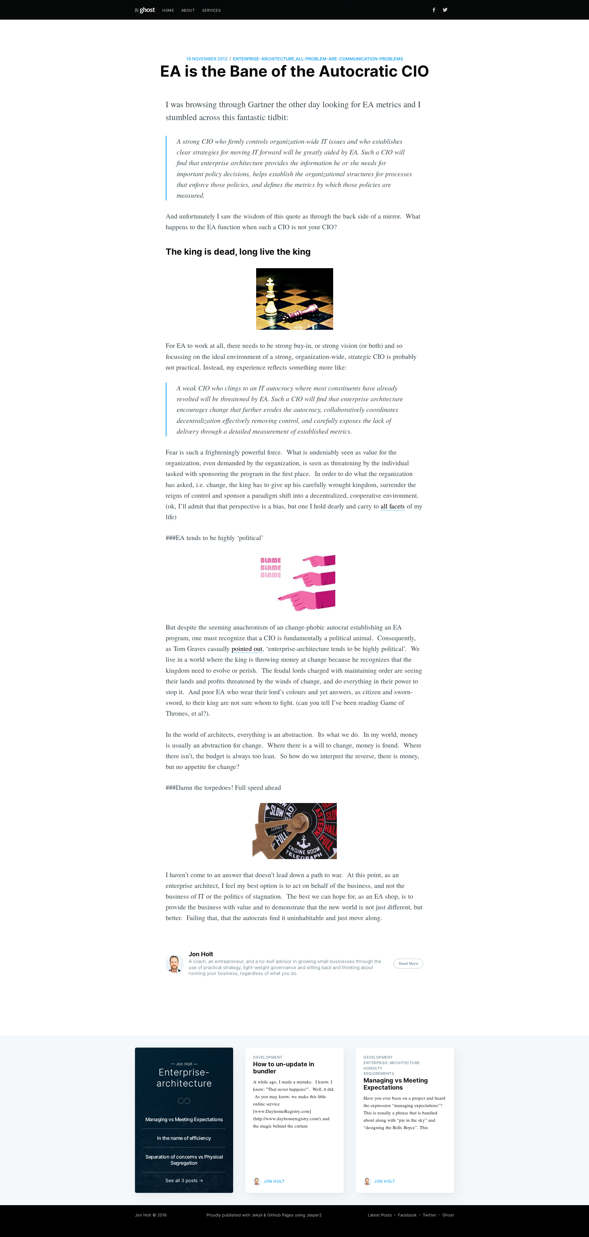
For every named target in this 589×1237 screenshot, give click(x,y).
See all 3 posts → (184, 1180)
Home (168, 10)
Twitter (429, 1214)
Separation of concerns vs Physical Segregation (184, 1160)
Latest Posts (380, 1214)
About (188, 10)
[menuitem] (168, 10)
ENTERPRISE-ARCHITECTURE (263, 58)
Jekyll (257, 1214)
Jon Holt (201, 954)
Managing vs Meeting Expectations (184, 1119)
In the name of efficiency (184, 1138)
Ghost (448, 1214)
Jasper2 (314, 1214)
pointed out (247, 648)
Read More (408, 963)
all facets (393, 505)
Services (211, 10)
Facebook (407, 1214)
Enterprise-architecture (184, 1078)
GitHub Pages (280, 1214)
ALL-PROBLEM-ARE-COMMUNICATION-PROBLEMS (349, 58)
